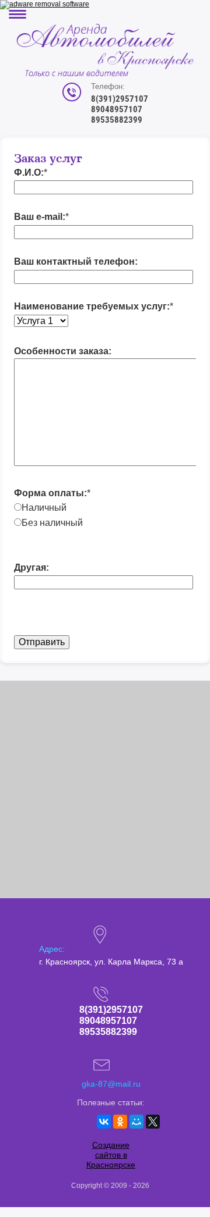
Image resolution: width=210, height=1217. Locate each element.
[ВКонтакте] (104, 1122)
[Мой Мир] (137, 1122)
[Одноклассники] (120, 1122)
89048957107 (116, 109)
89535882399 (116, 120)
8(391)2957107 (119, 99)
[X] (153, 1122)
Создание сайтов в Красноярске (110, 1154)
